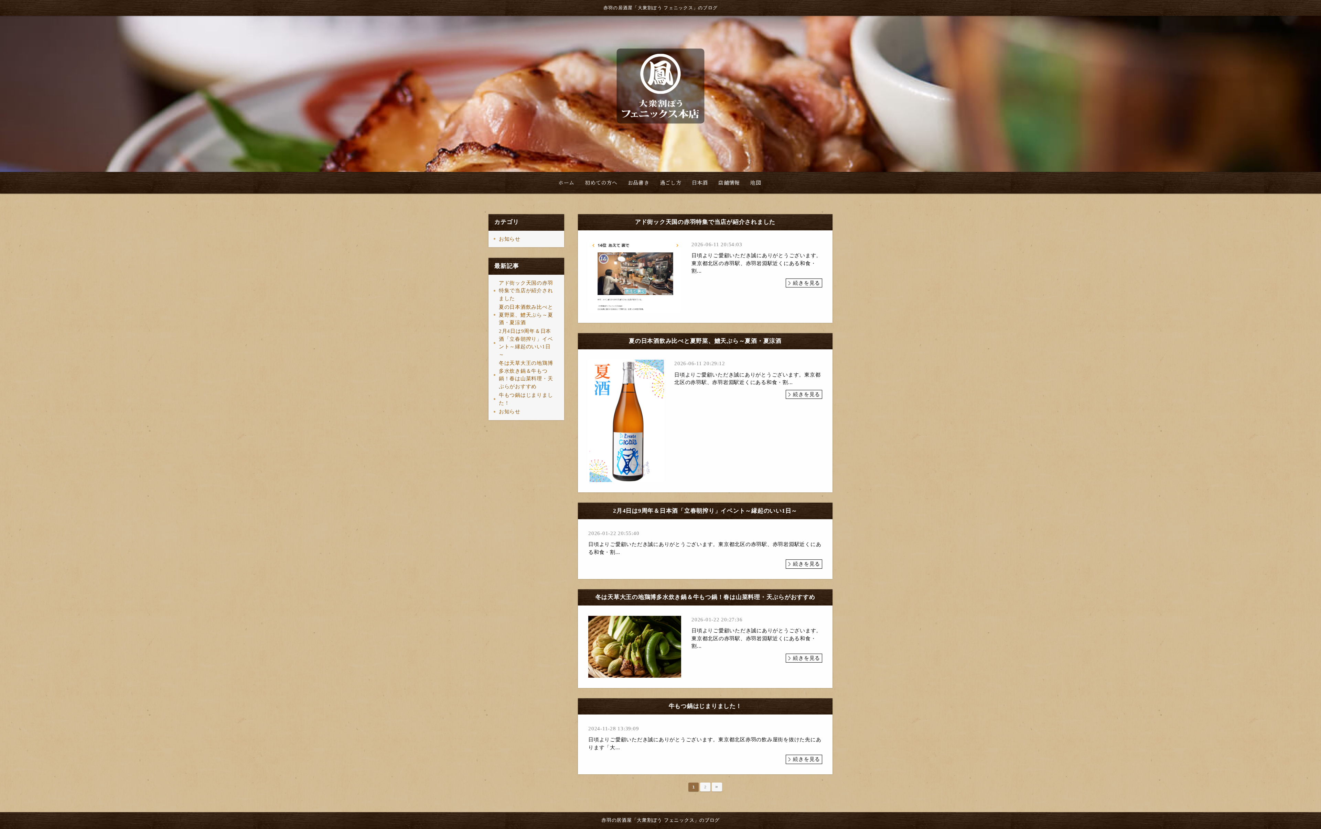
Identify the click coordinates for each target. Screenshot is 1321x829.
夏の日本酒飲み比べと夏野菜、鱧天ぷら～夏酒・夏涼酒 (526, 314)
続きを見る (806, 283)
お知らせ (509, 239)
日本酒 (700, 182)
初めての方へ (601, 182)
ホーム (566, 182)
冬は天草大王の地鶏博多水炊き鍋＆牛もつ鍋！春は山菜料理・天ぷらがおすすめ (526, 374)
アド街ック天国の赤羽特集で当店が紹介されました (526, 290)
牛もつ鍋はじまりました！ (526, 399)
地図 (755, 182)
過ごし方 (670, 182)
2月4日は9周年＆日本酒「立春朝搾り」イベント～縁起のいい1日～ (526, 342)
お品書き (638, 182)
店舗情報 (729, 182)
